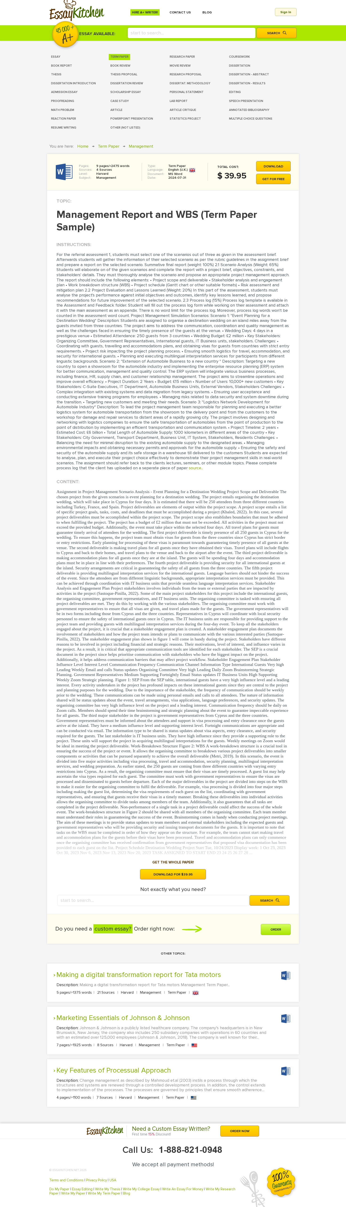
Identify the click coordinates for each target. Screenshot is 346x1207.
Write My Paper (73, 1193)
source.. (196, 467)
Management (141, 146)
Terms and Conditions (66, 1180)
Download (273, 166)
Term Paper (108, 146)
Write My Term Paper (104, 1193)
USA (112, 1180)
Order (275, 930)
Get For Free (273, 179)
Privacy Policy (96, 1180)
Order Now (239, 1131)
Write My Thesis (107, 1189)
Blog (126, 1193)
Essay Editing (82, 1189)
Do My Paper (59, 1189)
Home (83, 146)
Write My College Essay (141, 1189)
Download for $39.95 (173, 874)
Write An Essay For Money (182, 1189)
